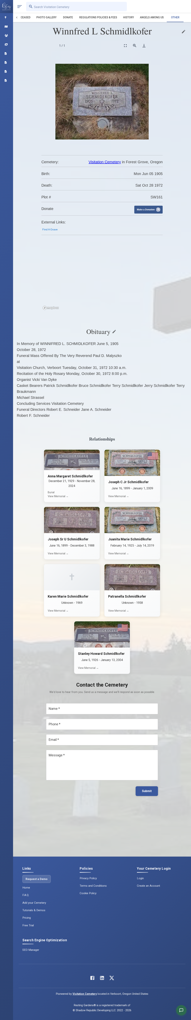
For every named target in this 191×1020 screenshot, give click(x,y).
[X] (111, 978)
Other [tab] (175, 17)
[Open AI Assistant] (181, 1010)
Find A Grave (50, 229)
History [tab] (128, 17)
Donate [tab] (68, 17)
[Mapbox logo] (51, 308)
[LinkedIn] (102, 978)
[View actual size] (134, 45)
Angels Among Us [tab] (152, 17)
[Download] (144, 45)
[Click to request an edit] (183, 31)
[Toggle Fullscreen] (125, 45)
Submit (147, 791)
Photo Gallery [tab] (46, 17)
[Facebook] (92, 978)
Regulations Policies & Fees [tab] (98, 17)
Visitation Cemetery (105, 162)
